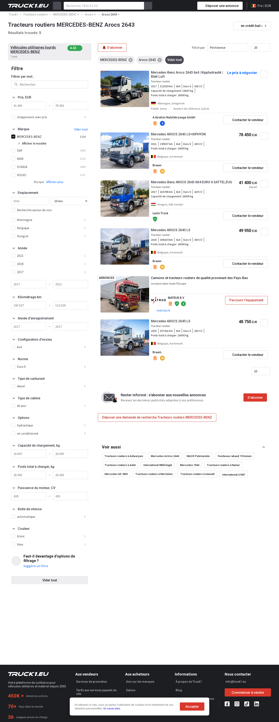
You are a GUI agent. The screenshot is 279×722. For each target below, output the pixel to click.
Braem (157, 165)
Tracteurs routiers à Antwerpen (124, 456)
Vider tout (49, 580)
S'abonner (255, 398)
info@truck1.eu (235, 681)
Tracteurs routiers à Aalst (120, 465)
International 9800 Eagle (157, 465)
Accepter (192, 707)
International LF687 (233, 474)
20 (255, 47)
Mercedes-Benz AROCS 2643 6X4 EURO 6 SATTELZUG (191, 182)
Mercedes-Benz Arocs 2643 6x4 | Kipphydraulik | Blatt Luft (187, 74)
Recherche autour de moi (34, 210)
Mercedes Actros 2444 (165, 456)
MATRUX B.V (176, 297)
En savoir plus (112, 708)
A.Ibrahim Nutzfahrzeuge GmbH (174, 117)
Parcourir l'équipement (246, 300)
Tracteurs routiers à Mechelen (154, 474)
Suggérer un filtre (35, 566)
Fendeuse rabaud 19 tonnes (235, 456)
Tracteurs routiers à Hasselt (197, 474)
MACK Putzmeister (198, 456)
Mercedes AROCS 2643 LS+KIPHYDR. (179, 134)
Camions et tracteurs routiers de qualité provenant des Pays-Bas (199, 278)
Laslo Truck (160, 213)
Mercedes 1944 (189, 465)
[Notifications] (179, 6)
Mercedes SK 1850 (116, 474)
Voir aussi (111, 447)
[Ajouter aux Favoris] (264, 74)
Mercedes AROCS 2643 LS (170, 230)
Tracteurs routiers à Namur (223, 465)
